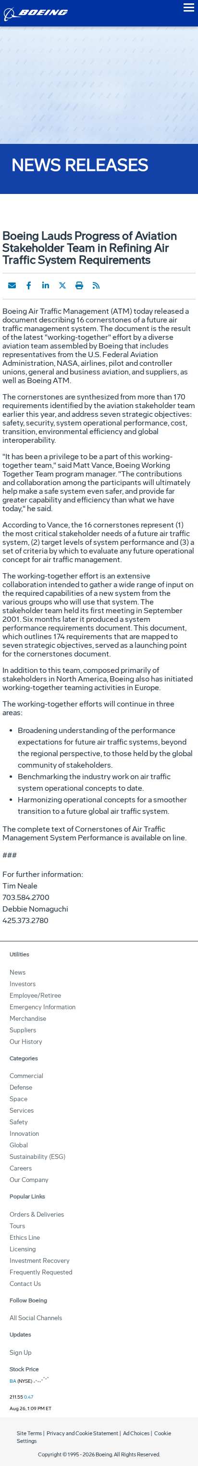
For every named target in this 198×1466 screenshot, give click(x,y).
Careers (21, 1168)
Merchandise (28, 1018)
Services (22, 1110)
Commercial (26, 1076)
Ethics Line (25, 1237)
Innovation (24, 1133)
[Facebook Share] (29, 285)
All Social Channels (36, 1318)
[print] (79, 285)
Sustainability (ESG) (37, 1156)
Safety (19, 1122)
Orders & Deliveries (37, 1214)
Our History (26, 1041)
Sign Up (21, 1352)
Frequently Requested (41, 1272)
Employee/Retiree (35, 995)
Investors (23, 984)
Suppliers (23, 1030)
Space (18, 1099)
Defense (21, 1087)
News (17, 972)
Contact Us (25, 1283)
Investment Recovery (40, 1260)
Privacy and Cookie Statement (82, 1433)
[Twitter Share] (62, 285)
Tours (17, 1226)
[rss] (96, 285)
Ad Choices (136, 1433)
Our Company (29, 1179)
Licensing (23, 1249)
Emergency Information (42, 1007)
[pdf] (113, 285)
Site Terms (29, 1433)
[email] (12, 285)
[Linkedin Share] (45, 285)
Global (19, 1145)
